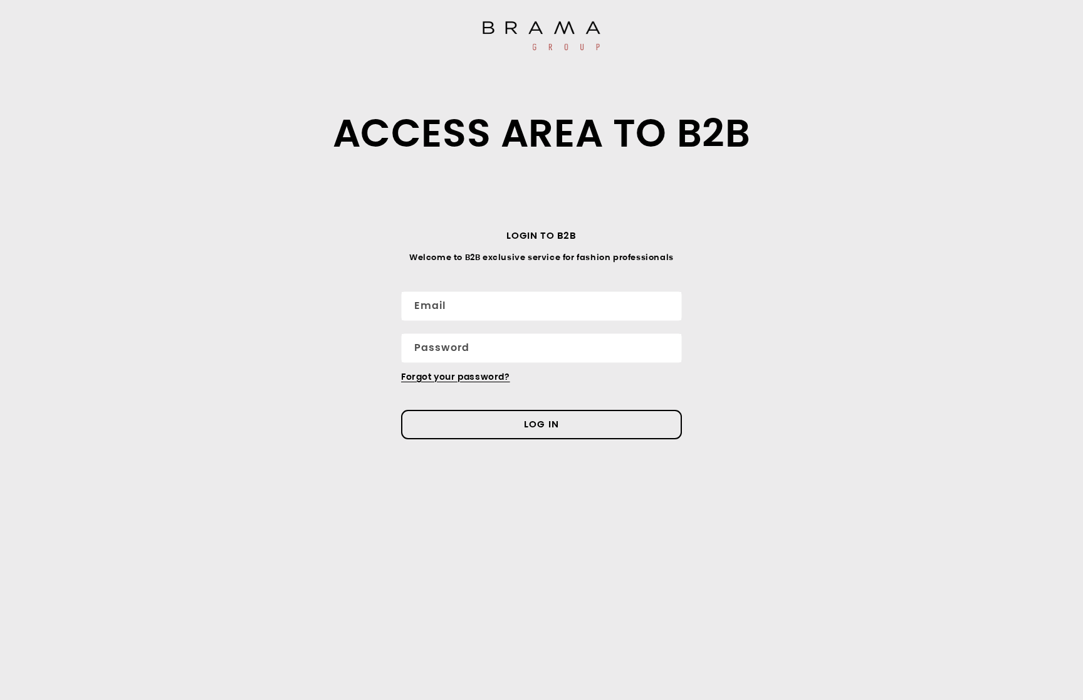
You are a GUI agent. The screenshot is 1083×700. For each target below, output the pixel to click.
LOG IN (541, 424)
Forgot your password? (455, 376)
